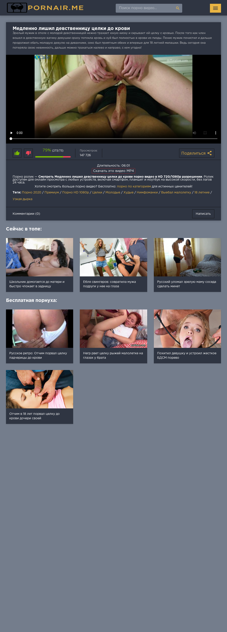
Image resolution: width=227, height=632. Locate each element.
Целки (97, 192)
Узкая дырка (22, 199)
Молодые (113, 192)
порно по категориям (134, 186)
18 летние (201, 192)
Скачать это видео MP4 (113, 170)
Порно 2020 (31, 192)
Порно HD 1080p (75, 192)
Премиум (52, 192)
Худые (128, 192)
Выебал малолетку (176, 192)
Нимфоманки (147, 192)
